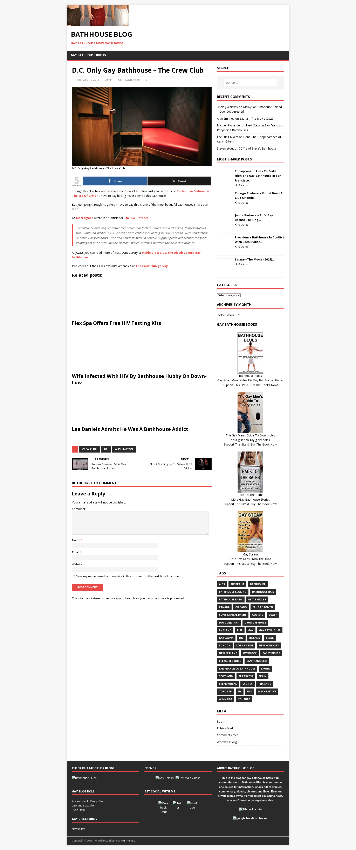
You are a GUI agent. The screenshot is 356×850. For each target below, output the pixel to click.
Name (76, 540)
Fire (239, 630)
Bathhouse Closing (232, 592)
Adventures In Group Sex (87, 801)
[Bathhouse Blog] (98, 23)
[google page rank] (250, 818)
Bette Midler (257, 599)
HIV (241, 638)
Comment (78, 509)
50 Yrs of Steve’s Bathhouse (257, 148)
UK (239, 691)
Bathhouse (258, 584)
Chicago (241, 607)
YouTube (244, 699)
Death (273, 615)
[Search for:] (250, 82)
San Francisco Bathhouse (237, 668)
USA (120, 79)
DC (106, 449)
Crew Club (89, 449)
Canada (224, 607)
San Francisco (257, 661)
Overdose (250, 653)
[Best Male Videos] (188, 778)
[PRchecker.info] (250, 809)
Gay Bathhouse (269, 630)
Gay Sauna (226, 638)
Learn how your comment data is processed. (155, 598)
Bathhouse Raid (263, 592)
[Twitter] (178, 806)
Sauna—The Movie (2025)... (255, 259)
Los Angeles (244, 645)
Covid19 (257, 615)
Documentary (229, 622)
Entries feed (225, 728)
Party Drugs (271, 653)
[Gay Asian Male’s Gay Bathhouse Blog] (84, 778)
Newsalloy (78, 829)
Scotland (226, 676)
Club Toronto (263, 607)
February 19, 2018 (88, 79)
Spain (262, 676)
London (225, 645)
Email (76, 552)
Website (77, 564)
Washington (132, 79)
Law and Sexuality (83, 805)
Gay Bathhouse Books (88, 55)
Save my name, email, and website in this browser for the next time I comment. (129, 576)
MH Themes (128, 840)
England (225, 630)
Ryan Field (78, 810)
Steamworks (228, 684)
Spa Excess (246, 676)
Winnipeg (225, 699)
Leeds (270, 638)
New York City (269, 645)
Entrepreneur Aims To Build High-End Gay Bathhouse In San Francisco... (258, 175)
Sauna (265, 668)
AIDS (222, 584)
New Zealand (228, 653)
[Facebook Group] (163, 806)
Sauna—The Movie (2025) (257, 118)
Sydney (247, 684)
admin (108, 79)
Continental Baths (232, 615)
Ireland (254, 638)
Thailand (264, 684)
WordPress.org (227, 742)
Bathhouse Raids (230, 599)
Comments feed (228, 735)
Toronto (225, 691)
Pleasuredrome (230, 661)
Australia (237, 584)
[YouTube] (192, 806)
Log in (221, 721)
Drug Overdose (255, 622)
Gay (250, 630)
